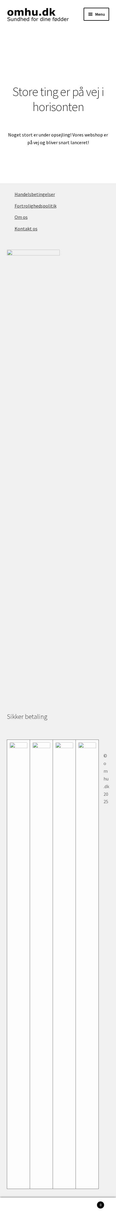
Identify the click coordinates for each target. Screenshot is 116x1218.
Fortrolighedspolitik (36, 206)
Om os (21, 217)
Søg (58, 1208)
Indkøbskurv (89, 1202)
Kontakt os (26, 229)
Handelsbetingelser (35, 194)
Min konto (19, 1208)
